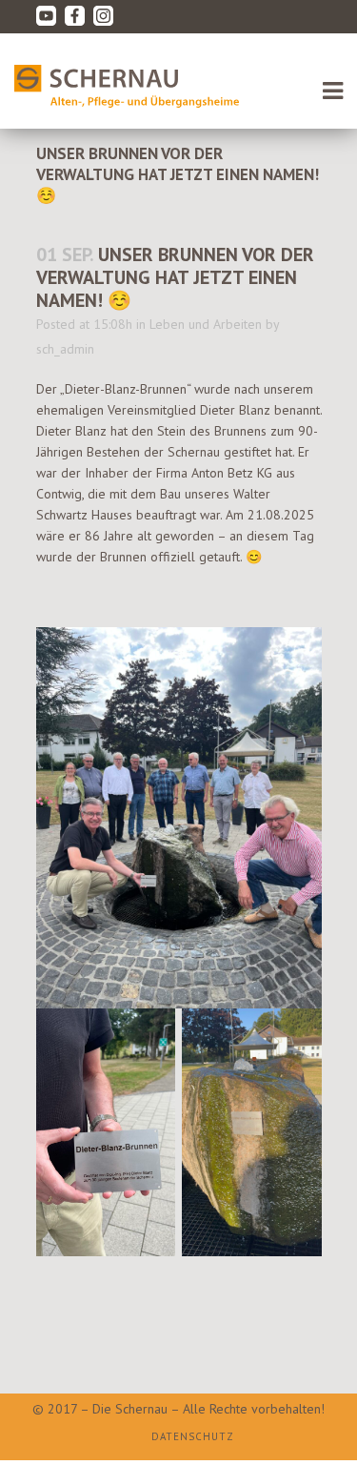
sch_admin (65, 348)
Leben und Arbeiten (205, 324)
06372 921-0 (99, 49)
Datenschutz (192, 1436)
